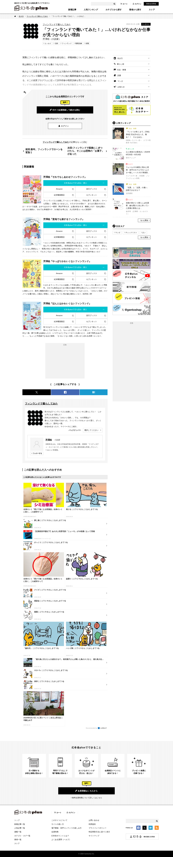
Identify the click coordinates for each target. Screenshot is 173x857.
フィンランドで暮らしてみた (37, 16)
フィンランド (67, 43)
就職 (87, 43)
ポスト (147, 24)
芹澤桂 (48, 440)
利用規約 (92, 824)
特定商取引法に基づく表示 (99, 832)
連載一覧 (17, 832)
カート (125, 4)
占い (144, 233)
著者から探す (135, 10)
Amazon (59, 189)
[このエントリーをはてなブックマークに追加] (151, 828)
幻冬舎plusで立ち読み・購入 (75, 183)
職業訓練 (78, 43)
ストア (152, 10)
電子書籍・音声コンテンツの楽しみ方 (66, 828)
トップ (17, 820)
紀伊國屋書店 (59, 195)
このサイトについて (59, 820)
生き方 (21, 16)
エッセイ (48, 43)
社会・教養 (121, 70)
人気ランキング (91, 10)
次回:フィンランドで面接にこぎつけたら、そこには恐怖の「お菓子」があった (86, 150)
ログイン (138, 4)
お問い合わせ (94, 820)
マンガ (120, 81)
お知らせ (121, 87)
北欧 (56, 43)
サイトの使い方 (57, 824)
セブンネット (91, 195)
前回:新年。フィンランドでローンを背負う (44, 151)
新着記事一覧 (19, 824)
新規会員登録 (151, 4)
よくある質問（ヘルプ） (61, 839)
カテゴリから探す (113, 10)
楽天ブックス (91, 189)
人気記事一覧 (19, 828)
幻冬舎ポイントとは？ (60, 836)
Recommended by (92, 728)
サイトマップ (94, 836)
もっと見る (144, 220)
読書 (119, 75)
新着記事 (72, 10)
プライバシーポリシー (97, 828)
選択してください (91, 430)
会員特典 (55, 832)
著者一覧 (17, 839)
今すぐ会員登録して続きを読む (66, 110)
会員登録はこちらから (88, 791)
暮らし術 (120, 64)
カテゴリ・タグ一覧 (22, 836)
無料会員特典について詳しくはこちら (87, 798)
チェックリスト (131, 233)
